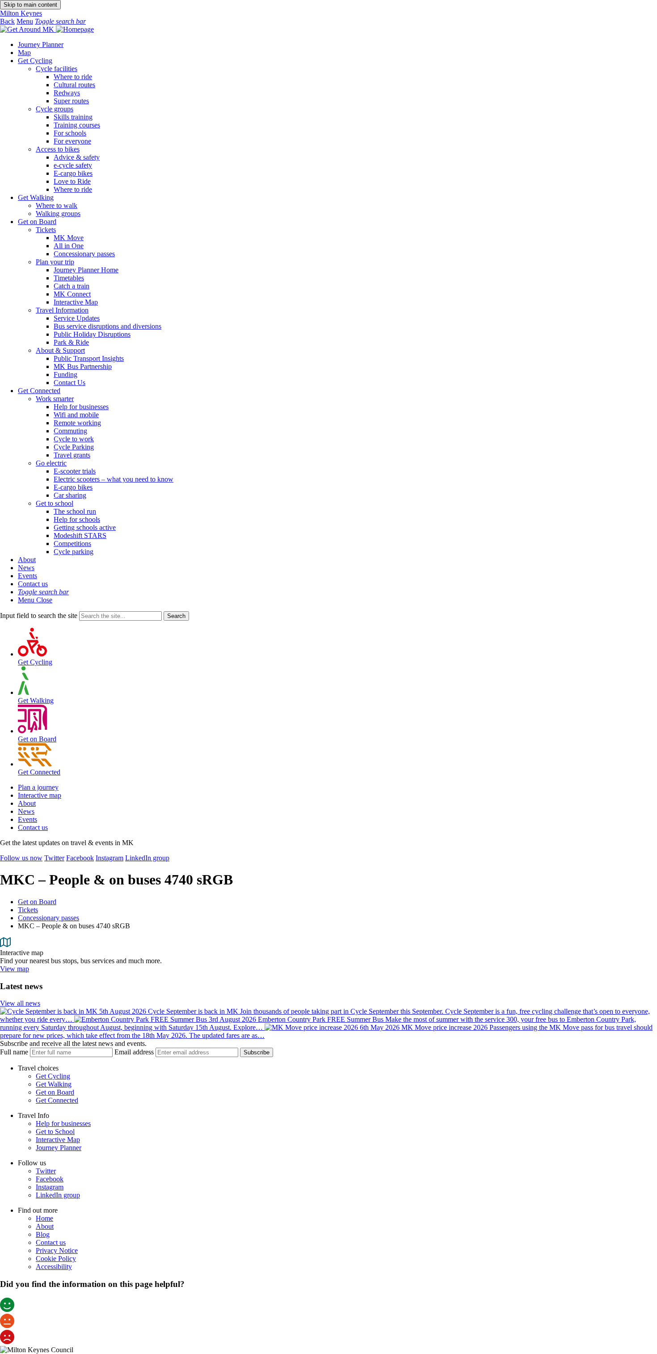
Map (24, 52)
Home (44, 1218)
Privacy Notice (57, 1250)
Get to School (55, 1131)
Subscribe (257, 1052)
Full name (14, 1052)
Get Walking (36, 197)
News (26, 567)
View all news (20, 1003)
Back (7, 21)
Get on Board (37, 221)
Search (176, 616)
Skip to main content (30, 4)
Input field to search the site (38, 615)
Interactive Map (58, 1139)
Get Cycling (35, 60)
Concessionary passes (48, 918)
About (27, 559)
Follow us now (21, 858)
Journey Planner (40, 44)
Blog (43, 1234)
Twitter (54, 858)
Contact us (33, 584)
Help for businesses (63, 1123)
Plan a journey (38, 787)
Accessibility (54, 1266)
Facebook (80, 858)
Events (27, 576)
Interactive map (39, 795)
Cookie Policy (56, 1258)
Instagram (109, 858)
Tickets (28, 910)
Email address (134, 1052)
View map (14, 969)
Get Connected (39, 390)
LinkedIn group (147, 858)
